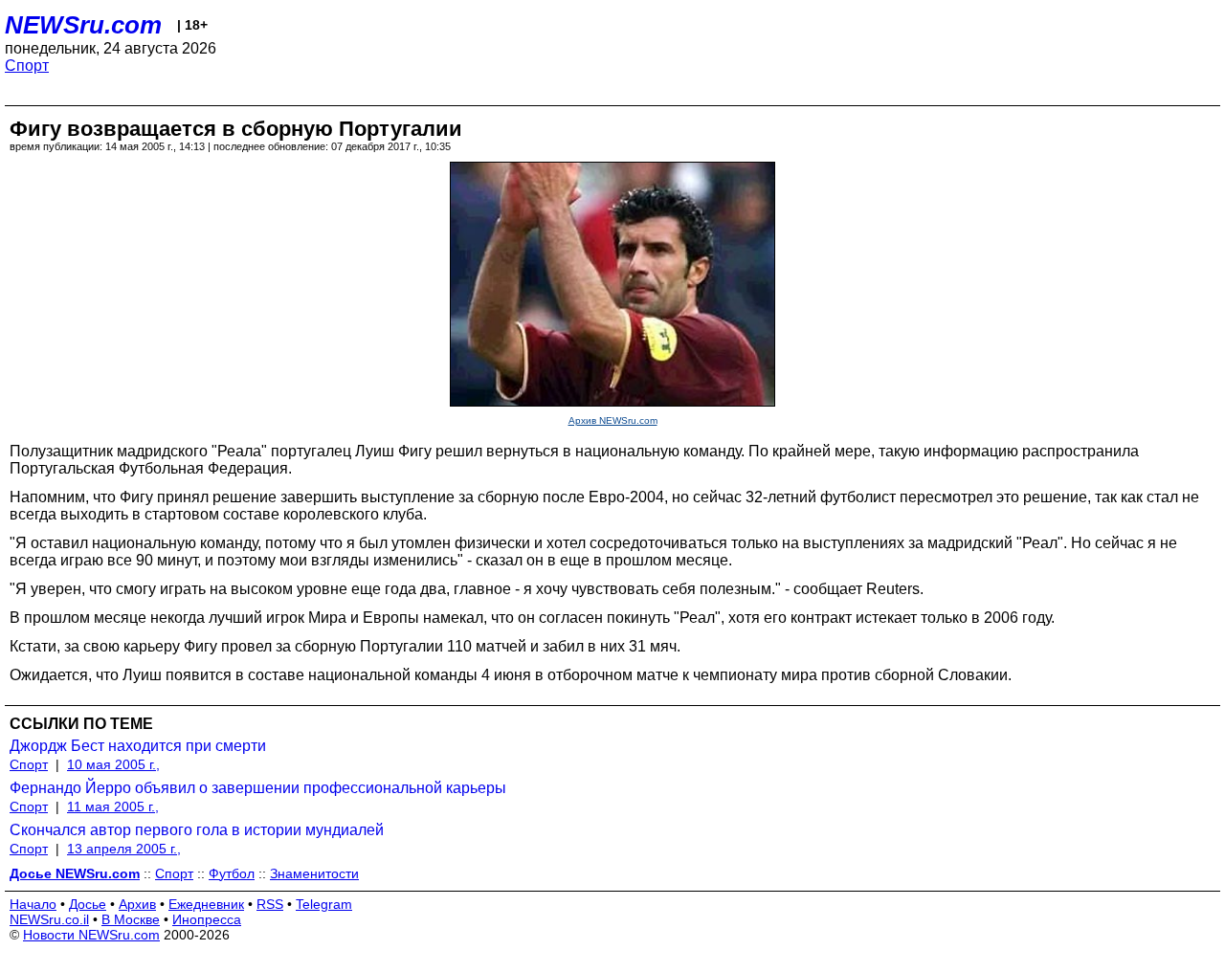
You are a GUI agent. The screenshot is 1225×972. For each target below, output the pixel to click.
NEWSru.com (83, 25)
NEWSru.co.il (49, 919)
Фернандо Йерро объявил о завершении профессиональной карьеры (258, 788)
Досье (87, 904)
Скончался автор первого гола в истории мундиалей (197, 830)
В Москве (130, 919)
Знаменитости (314, 873)
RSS (269, 904)
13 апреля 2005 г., (124, 848)
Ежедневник (206, 904)
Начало (33, 904)
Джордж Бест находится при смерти (138, 746)
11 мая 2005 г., (113, 806)
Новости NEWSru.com (91, 934)
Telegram (324, 904)
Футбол (232, 873)
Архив (137, 904)
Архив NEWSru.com (612, 420)
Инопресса (206, 919)
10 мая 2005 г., (113, 764)
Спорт (27, 65)
